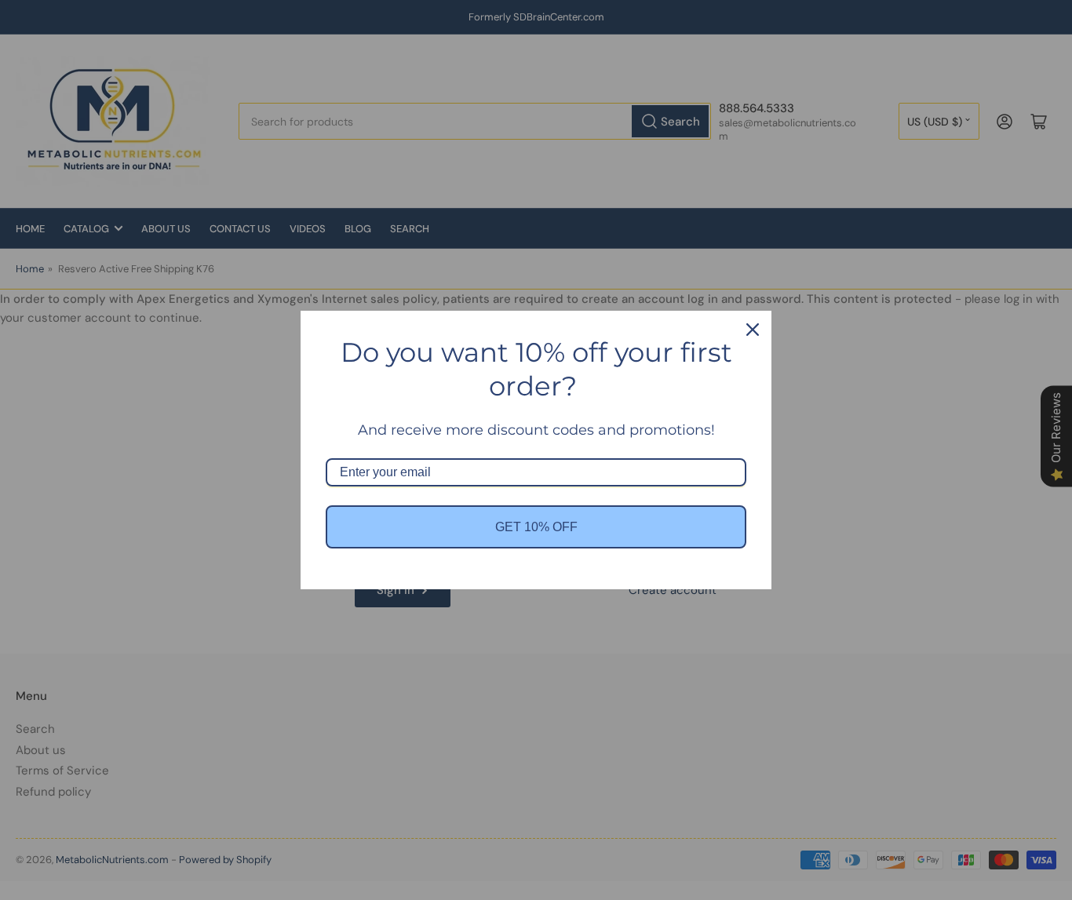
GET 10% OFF (536, 527)
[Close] (752, 329)
